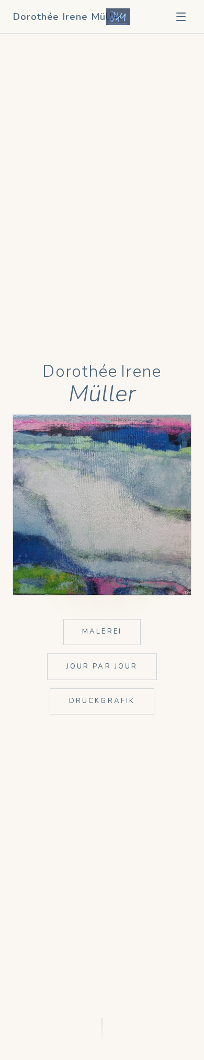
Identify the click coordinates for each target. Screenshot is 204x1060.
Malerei (102, 631)
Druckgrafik (102, 701)
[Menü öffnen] (181, 16)
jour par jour (102, 666)
